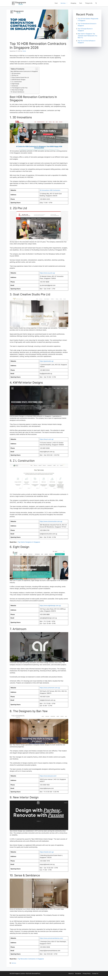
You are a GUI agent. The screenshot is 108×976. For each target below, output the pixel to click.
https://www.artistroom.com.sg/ (50, 688)
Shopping (73, 3)
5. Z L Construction (16, 81)
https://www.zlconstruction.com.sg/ (51, 521)
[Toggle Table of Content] (36, 69)
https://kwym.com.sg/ (46, 439)
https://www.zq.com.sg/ (47, 273)
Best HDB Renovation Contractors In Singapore (24, 71)
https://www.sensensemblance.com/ (51, 938)
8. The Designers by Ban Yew (19, 88)
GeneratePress (36, 973)
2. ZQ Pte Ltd (14, 75)
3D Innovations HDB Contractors (50, 190)
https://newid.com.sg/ (47, 852)
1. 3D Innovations (15, 73)
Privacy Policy (87, 973)
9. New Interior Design (17, 90)
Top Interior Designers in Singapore (29, 542)
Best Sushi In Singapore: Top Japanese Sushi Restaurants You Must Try (87, 35)
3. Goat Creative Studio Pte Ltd (20, 77)
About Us (71, 973)
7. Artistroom (14, 86)
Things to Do (88, 3)
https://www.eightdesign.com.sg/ (50, 605)
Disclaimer (78, 973)
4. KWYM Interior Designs (18, 79)
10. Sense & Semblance (17, 92)
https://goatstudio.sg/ (46, 361)
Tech (80, 3)
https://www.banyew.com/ (48, 776)
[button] (96, 3)
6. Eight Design (15, 83)
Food (56, 3)
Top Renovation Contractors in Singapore (31, 959)
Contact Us (95, 973)
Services (63, 3)
